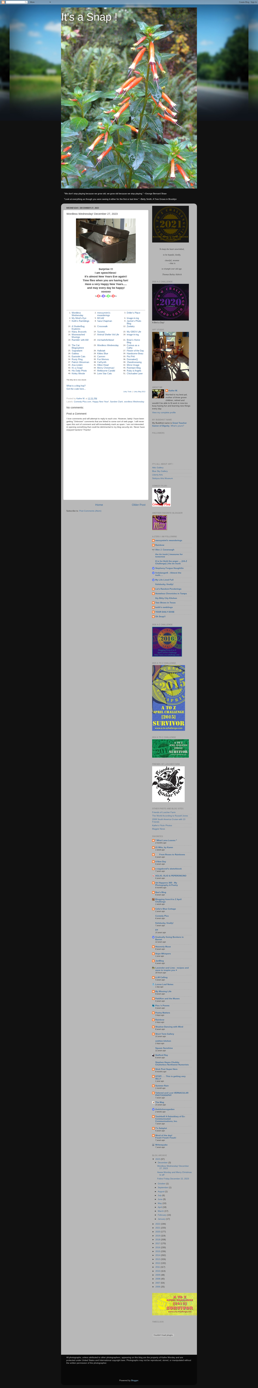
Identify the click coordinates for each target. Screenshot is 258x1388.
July (160, 1195)
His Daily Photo (79, 370)
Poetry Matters (162, 1013)
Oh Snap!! (160, 616)
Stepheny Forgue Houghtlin (169, 568)
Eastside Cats (78, 356)
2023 (158, 1159)
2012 (158, 1263)
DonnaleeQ (132, 359)
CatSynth (101, 362)
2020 (158, 1232)
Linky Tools (127, 391)
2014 (158, 1255)
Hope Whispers (163, 954)
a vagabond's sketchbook (168, 869)
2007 (158, 1283)
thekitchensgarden (165, 1109)
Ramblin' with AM (80, 340)
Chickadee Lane (135, 373)
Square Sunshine (164, 1048)
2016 (158, 1247)
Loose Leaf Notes (164, 984)
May (160, 1203)
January (162, 1219)
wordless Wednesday (134, 402)
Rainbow (159, 545)
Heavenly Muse (163, 947)
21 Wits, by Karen (164, 847)
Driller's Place (133, 313)
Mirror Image (133, 365)
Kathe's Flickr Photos (162, 825)
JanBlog (159, 961)
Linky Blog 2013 (139, 391)
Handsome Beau (135, 353)
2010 (158, 1271)
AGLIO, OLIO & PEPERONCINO (170, 876)
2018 (158, 1239)
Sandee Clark (116, 402)
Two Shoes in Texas (165, 603)
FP (156, 930)
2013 (158, 1259)
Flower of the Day (135, 350)
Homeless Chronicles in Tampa (171, 593)
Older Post (138, 504)
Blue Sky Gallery (160, 471)
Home (99, 504)
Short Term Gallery (164, 1034)
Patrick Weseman (80, 362)
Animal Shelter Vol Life (108, 334)
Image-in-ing (133, 318)
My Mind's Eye (79, 318)
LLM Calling (161, 977)
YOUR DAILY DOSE (164, 612)
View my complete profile (164, 412)
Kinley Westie (78, 373)
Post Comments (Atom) (90, 511)
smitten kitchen (163, 1041)
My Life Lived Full (164, 580)
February (162, 1215)
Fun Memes (103, 359)
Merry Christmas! (105, 368)
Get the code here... (76, 389)
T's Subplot (161, 1128)
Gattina (75, 353)
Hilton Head (103, 365)
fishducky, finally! (164, 584)
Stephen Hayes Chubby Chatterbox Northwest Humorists (172, 1063)
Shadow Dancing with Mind (169, 1027)
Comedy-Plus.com (82, 402)
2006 (158, 1287)
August (161, 1191)
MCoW (100, 318)
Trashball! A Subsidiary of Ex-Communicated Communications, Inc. (170, 1118)
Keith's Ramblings (80, 321)
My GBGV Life (134, 332)
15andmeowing (134, 362)
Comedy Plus (162, 916)
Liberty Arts (157, 475)
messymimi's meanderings (103, 314)
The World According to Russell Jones (170, 816)
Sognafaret (77, 350)
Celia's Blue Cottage (165, 909)
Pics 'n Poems (162, 1005)
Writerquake (161, 1145)
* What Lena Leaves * (166, 840)
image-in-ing (133, 334)
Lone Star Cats (104, 373)
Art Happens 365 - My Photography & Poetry (166, 884)
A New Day (160, 861)
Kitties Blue (102, 353)
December (163, 1162)
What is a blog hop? (76, 386)
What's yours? (177, 426)
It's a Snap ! (89, 17)
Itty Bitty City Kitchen (166, 598)
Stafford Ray (161, 1055)
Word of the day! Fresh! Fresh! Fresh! (165, 1136)
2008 (158, 1279)
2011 (158, 1267)
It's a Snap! (77, 368)
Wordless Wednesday (77, 314)
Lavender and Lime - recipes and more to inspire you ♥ (172, 969)
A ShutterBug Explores (78, 327)
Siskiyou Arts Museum (162, 478)
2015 (158, 1251)
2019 (158, 1236)
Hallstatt (101, 350)
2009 (158, 1275)
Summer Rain (162, 1086)
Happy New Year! (100, 402)
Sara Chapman (104, 321)
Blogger (134, 1380)
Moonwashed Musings (78, 335)
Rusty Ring (77, 359)
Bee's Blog (160, 892)
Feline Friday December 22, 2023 (173, 1179)
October (162, 1184)
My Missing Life (163, 991)
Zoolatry (131, 326)
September (163, 1187)
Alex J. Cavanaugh (164, 550)
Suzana (101, 332)
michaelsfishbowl (105, 340)
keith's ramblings (164, 607)
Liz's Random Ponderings (168, 589)
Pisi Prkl (131, 356)
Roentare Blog (134, 368)
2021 (158, 1228)
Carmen (101, 356)
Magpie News (158, 829)
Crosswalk (102, 326)
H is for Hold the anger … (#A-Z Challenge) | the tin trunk (171, 562)
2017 (158, 1243)
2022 (158, 1224)
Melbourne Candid (106, 370)
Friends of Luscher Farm (164, 812)
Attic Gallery (157, 467)
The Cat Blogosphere (78, 346)
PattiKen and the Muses (167, 998)
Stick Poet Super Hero (166, 1069)
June (160, 1199)
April (160, 1207)
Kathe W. (173, 390)
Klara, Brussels (79, 332)
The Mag (159, 1102)
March (161, 1211)
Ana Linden (77, 365)
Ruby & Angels (134, 370)
